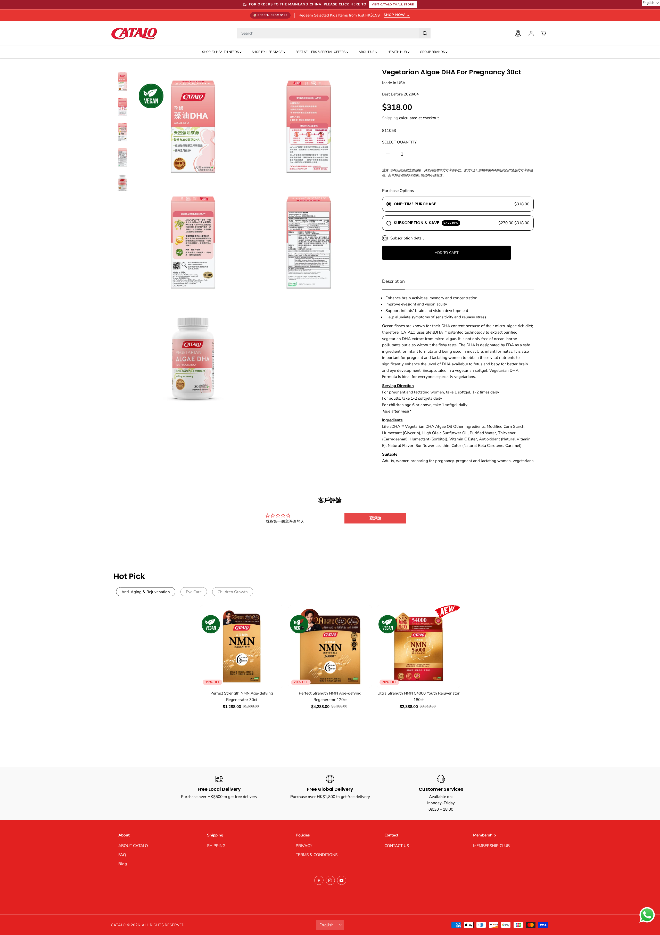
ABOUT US (367, 52)
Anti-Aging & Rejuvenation (145, 591)
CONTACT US (396, 845)
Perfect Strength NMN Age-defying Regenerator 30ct (241, 696)
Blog (122, 863)
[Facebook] (319, 880)
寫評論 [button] (375, 518)
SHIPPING (216, 845)
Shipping (390, 117)
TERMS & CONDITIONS (316, 854)
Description (393, 281)
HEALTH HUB (397, 52)
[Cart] (543, 33)
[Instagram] (330, 880)
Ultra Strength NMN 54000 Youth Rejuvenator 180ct (418, 696)
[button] (651, 3)
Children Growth (233, 591)
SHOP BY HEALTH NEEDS (221, 52)
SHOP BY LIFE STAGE (267, 52)
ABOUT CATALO (133, 845)
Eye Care (194, 591)
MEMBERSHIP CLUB (491, 845)
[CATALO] (134, 33)
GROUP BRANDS (433, 52)
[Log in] (531, 33)
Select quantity (399, 142)
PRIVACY (304, 845)
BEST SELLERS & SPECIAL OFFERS (321, 52)
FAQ (122, 854)
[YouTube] (341, 880)
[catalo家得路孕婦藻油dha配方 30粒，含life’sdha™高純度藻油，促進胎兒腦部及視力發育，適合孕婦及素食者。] (193, 126)
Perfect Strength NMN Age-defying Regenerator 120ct (330, 696)
